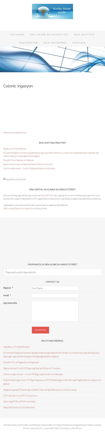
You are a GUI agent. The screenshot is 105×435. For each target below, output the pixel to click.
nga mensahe (10, 302)
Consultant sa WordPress (71, 428)
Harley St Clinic (46, 195)
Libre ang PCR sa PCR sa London (19, 401)
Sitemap (37, 425)
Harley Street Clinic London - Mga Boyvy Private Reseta (52, 11)
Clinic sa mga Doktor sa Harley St (17, 208)
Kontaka (58, 425)
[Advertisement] (52, 23)
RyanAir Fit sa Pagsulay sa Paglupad (18, 160)
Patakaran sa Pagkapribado (75, 425)
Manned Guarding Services (15, 132)
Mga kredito (47, 425)
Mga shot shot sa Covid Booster (19, 407)
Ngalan (8, 287)
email (7, 295)
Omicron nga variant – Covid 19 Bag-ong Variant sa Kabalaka (29, 168)
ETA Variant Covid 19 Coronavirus (20, 395)
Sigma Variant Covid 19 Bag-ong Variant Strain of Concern (28, 164)
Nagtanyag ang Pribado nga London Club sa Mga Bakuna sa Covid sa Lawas (40, 389)
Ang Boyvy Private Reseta (14, 148)
